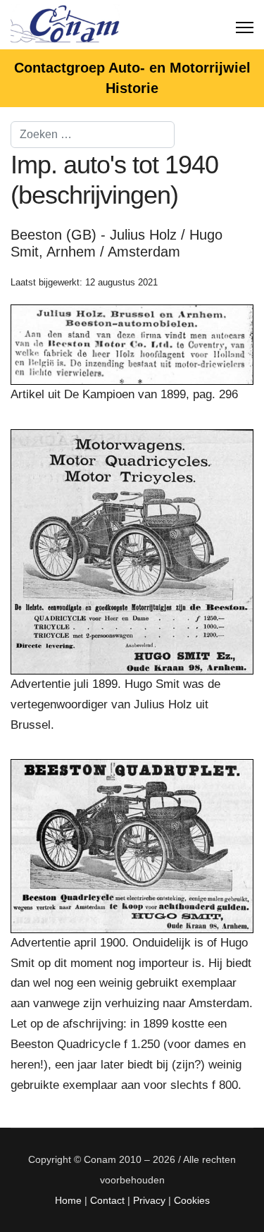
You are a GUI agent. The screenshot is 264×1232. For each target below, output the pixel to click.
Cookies (192, 1200)
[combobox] (93, 134)
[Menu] (244, 24)
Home (68, 1200)
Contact (107, 1200)
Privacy (149, 1200)
